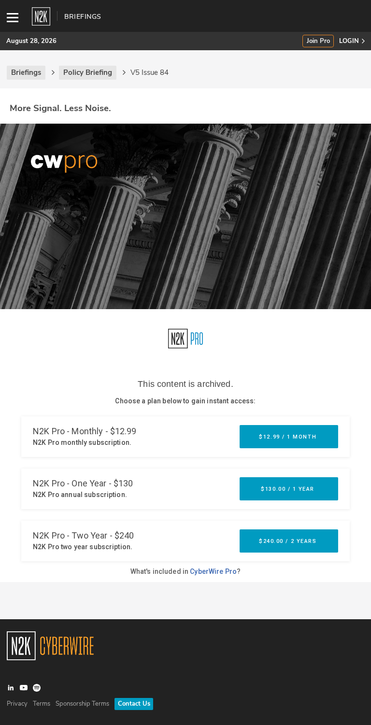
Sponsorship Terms (82, 703)
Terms (41, 703)
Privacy (17, 703)
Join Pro (318, 41)
